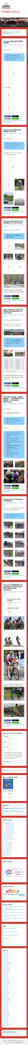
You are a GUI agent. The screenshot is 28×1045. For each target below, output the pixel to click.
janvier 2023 (6, 936)
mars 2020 (6, 965)
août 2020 (6, 961)
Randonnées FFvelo (14, 765)
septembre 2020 (7, 959)
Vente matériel (7, 811)
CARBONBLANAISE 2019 (14, 991)
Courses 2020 (8, 794)
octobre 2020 (6, 958)
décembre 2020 (7, 955)
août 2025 (6, 913)
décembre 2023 (7, 925)
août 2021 (6, 951)
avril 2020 (6, 963)
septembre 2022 (7, 941)
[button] (7, 84)
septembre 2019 (7, 972)
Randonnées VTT (6, 770)
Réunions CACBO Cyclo (8, 796)
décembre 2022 (7, 938)
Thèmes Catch (20, 999)
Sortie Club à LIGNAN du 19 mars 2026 (11, 869)
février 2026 (6, 911)
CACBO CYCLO (10, 11)
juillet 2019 (6, 973)
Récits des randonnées (8, 790)
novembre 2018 (7, 982)
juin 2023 (5, 931)
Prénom (6, 693)
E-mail (6, 704)
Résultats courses (18, 88)
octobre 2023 (6, 928)
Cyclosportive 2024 (9, 786)
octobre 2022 (6, 939)
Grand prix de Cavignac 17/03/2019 (13, 457)
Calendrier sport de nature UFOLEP (10, 892)
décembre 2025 (7, 912)
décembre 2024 (7, 919)
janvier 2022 (6, 948)
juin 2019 (5, 975)
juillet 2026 (6, 909)
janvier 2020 (6, 968)
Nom (5, 698)
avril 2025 (6, 915)
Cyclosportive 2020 (9, 781)
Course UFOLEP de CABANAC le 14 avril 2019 (13, 179)
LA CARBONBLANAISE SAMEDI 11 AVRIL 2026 (13, 872)
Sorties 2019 (7, 799)
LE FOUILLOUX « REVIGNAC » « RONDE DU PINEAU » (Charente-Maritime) (14, 356)
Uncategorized (7, 810)
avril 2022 (6, 943)
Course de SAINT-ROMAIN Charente (13, 98)
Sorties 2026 (7, 809)
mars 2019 (6, 979)
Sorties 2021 (7, 802)
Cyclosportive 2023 (9, 784)
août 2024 (6, 922)
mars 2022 (6, 945)
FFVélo (4, 899)
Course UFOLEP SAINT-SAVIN (13, 42)
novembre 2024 (7, 921)
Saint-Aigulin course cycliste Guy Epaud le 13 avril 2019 (14, 268)
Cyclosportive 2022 (9, 783)
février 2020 (6, 966)
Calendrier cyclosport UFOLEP (9, 885)
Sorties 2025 (7, 807)
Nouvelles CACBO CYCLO (9, 789)
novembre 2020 (7, 956)
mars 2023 (6, 933)
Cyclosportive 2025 (9, 787)
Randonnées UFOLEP (13, 768)
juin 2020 (5, 962)
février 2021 (6, 953)
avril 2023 (6, 932)
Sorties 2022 (7, 803)
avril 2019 (6, 978)
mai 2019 (5, 976)
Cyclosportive (6, 779)
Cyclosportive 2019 (9, 780)
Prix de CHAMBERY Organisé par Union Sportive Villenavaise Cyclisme (13, 544)
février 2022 (6, 946)
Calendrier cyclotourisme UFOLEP (10, 888)
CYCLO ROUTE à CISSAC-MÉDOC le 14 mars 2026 (14, 875)
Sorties (5, 797)
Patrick (14, 44)
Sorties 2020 (7, 800)
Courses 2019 (11, 88)
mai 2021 (5, 952)
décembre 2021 (7, 949)
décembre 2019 (7, 969)
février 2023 (6, 935)
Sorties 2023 (7, 804)
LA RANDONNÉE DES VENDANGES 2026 (12, 866)
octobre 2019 (6, 971)
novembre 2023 (7, 926)
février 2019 (6, 981)
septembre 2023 (7, 929)
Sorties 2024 (7, 806)
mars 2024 (6, 923)
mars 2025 (6, 916)
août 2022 (6, 942)
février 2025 (6, 918)
